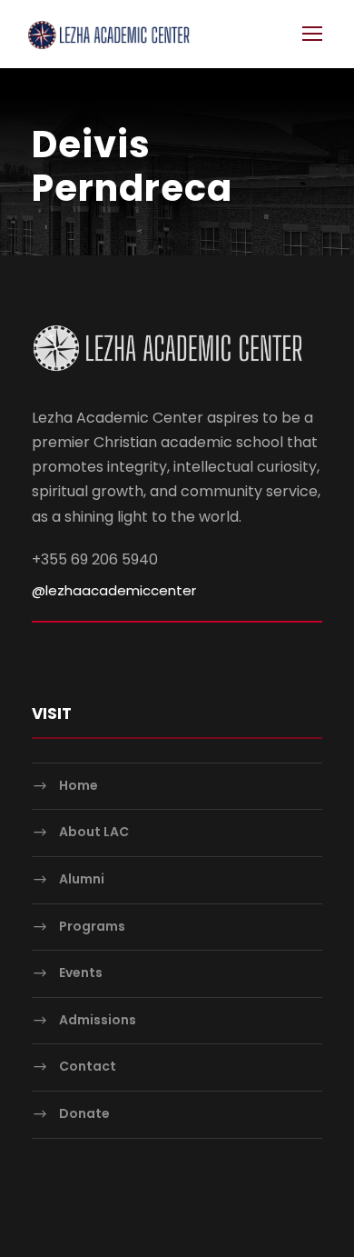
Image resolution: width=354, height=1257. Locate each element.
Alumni (81, 879)
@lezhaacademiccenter (114, 590)
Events (81, 972)
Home (78, 785)
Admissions (97, 1020)
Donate (84, 1113)
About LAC (94, 832)
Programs (92, 926)
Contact (87, 1066)
